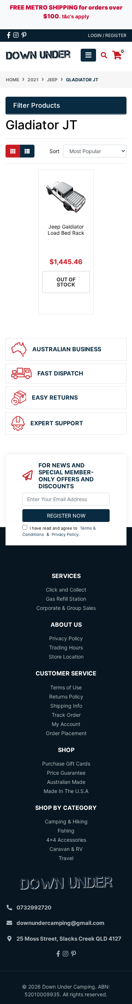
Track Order (66, 715)
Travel (66, 858)
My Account (66, 724)
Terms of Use (66, 687)
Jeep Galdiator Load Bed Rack (66, 229)
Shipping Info (66, 706)
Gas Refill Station (66, 599)
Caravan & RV (66, 849)
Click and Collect (66, 589)
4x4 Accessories (66, 840)
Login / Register (107, 35)
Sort (54, 151)
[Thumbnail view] (13, 151)
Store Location (66, 656)
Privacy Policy (65, 534)
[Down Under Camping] (39, 54)
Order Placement (66, 733)
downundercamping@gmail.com (60, 922)
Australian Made (66, 782)
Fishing (66, 830)
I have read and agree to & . (59, 531)
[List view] (27, 151)
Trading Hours (66, 647)
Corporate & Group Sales (66, 608)
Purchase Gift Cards (66, 763)
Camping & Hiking (66, 821)
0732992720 (33, 907)
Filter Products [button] (36, 105)
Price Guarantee (66, 773)
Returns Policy (66, 696)
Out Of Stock (66, 282)
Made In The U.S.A (66, 791)
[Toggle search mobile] (101, 55)
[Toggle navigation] (88, 55)
